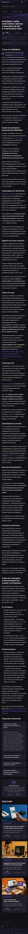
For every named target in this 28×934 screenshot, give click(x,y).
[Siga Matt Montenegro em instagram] (11, 795)
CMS (13, 194)
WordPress (6, 194)
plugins (4, 223)
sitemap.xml (9, 922)
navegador (10, 414)
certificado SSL (7, 384)
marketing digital (18, 138)
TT (11, 931)
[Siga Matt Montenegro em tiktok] (20, 795)
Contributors (8, 929)
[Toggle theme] (25, 2)
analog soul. (9, 925)
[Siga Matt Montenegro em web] (8, 795)
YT (8, 931)
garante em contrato (14, 455)
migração (20, 622)
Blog (2, 929)
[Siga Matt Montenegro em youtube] (17, 795)
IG (2, 931)
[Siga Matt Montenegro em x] (14, 795)
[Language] (22, 2)
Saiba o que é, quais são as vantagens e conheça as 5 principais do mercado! (14, 711)
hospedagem (17, 55)
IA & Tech (6, 17)
